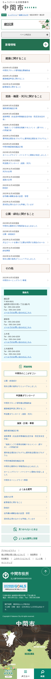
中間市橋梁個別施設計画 (13, 147)
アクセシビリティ (8, 550)
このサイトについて (22, 558)
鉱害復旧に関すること (12, 87)
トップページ (12, 15)
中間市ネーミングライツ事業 (14, 280)
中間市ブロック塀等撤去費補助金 (16, 70)
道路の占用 (7, 180)
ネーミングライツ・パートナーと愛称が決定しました (25, 155)
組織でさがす (23, 15)
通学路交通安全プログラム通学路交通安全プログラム (25, 138)
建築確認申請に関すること (14, 79)
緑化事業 (6, 251)
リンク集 (39, 558)
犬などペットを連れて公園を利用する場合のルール (24, 242)
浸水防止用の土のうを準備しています (18, 204)
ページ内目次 (25, 35)
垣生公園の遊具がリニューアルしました (19, 259)
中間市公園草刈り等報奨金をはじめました (20, 226)
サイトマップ (6, 563)
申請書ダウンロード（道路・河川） (17, 163)
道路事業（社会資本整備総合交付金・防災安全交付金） (24, 117)
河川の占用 (7, 171)
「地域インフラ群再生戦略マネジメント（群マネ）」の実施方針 (25, 128)
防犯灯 (5, 188)
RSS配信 (5, 558)
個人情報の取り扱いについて (13, 554)
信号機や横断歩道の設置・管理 (15, 196)
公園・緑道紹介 (9, 234)
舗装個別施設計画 (10, 108)
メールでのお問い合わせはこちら (17, 312)
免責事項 (34, 554)
